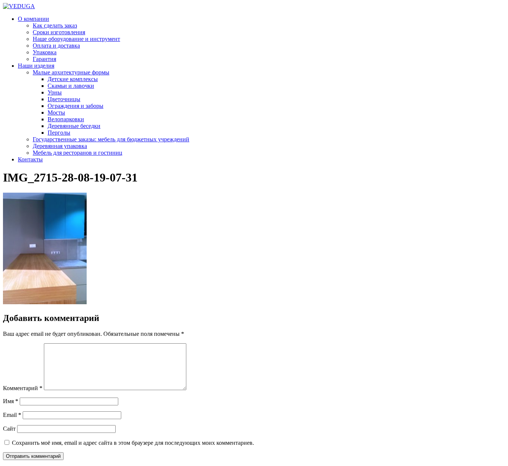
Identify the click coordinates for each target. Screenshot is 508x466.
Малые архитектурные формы (71, 72)
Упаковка (45, 52)
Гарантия (44, 59)
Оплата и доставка (56, 45)
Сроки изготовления (59, 32)
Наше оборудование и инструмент (76, 39)
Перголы (59, 132)
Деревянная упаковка (60, 146)
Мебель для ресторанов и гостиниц (77, 153)
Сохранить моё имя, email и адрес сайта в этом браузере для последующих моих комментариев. (133, 443)
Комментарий (22, 388)
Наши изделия (36, 65)
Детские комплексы (73, 79)
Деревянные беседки (74, 126)
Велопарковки (66, 119)
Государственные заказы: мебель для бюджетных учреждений (111, 139)
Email (12, 415)
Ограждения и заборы (75, 106)
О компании (33, 19)
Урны (55, 92)
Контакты (30, 159)
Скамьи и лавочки (71, 86)
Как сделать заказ (55, 25)
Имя (10, 401)
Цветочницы (64, 99)
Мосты (56, 112)
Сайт (9, 428)
